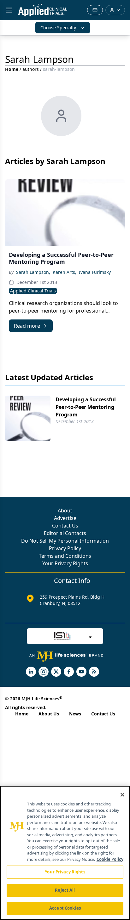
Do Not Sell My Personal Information (65, 540)
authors (30, 69)
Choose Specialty (58, 28)
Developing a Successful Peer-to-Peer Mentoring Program (86, 407)
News (75, 714)
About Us (48, 714)
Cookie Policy (110, 859)
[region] (65, 853)
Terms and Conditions (65, 555)
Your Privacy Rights (65, 563)
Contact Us (65, 525)
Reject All (65, 890)
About (65, 510)
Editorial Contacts (65, 533)
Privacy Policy (65, 548)
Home (11, 69)
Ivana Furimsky (95, 272)
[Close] (122, 795)
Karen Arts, (64, 272)
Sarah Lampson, (33, 272)
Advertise (65, 518)
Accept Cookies (65, 908)
